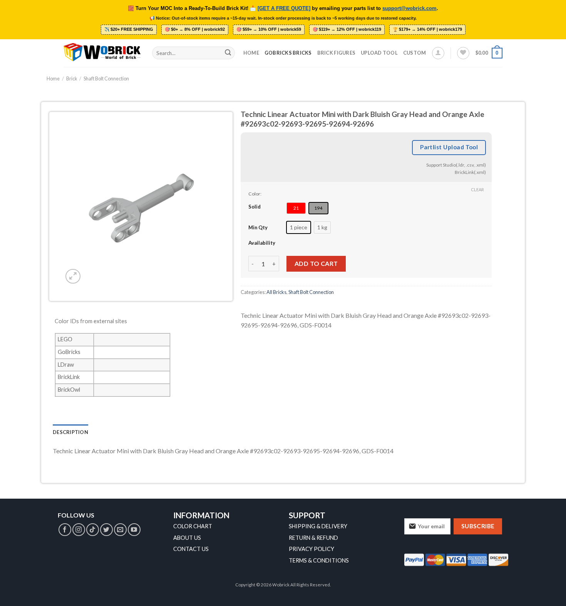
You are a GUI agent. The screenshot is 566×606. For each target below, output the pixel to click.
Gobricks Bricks (288, 53)
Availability (261, 243)
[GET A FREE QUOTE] (284, 8)
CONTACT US (191, 549)
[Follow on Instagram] (78, 529)
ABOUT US (187, 537)
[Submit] (227, 53)
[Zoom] (72, 276)
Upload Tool (379, 53)
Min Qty (258, 227)
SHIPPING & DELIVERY (318, 526)
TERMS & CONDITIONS (319, 560)
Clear (477, 189)
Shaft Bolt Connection (106, 78)
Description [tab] (70, 432)
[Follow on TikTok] (92, 529)
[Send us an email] (120, 529)
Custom (414, 53)
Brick (71, 78)
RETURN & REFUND (313, 537)
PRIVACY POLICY (311, 549)
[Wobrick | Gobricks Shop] (102, 52)
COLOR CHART (192, 526)
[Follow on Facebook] (65, 529)
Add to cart (316, 263)
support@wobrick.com (409, 8)
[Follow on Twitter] (106, 529)
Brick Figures (336, 53)
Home (251, 53)
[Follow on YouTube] (134, 529)
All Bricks (276, 292)
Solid (254, 206)
